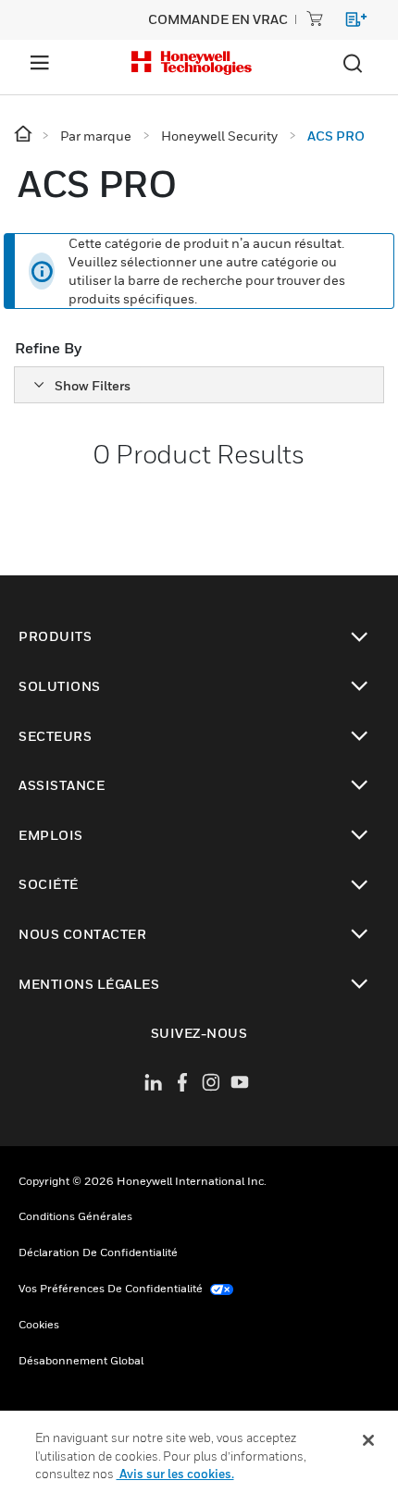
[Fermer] (368, 1440)
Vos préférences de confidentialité (112, 1288)
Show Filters (93, 385)
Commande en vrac (218, 19)
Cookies (39, 1324)
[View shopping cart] (347, 22)
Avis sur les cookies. (175, 1473)
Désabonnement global (81, 1360)
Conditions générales (75, 1216)
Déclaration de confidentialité (98, 1252)
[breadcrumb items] (24, 134)
